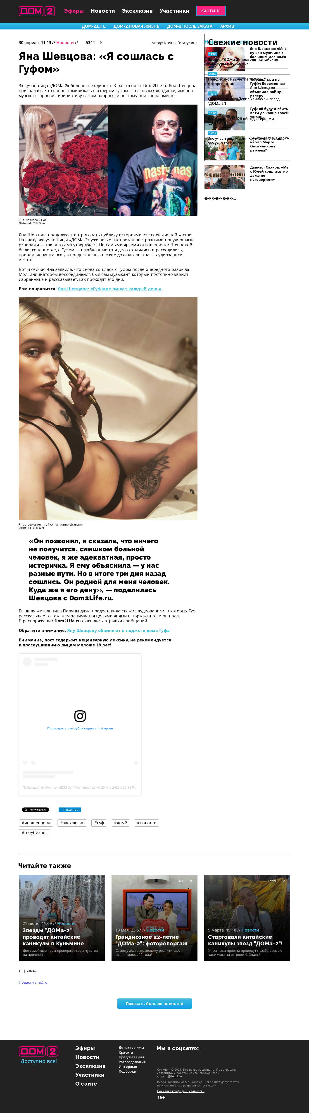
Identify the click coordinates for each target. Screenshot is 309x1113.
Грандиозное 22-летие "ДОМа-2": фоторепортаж (237, 81)
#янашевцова (36, 822)
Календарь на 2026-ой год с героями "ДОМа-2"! (241, 120)
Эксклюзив (137, 10)
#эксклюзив (72, 822)
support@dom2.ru (169, 1076)
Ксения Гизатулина (180, 42)
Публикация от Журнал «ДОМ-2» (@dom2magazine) (61, 787)
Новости (103, 10)
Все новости (219, 153)
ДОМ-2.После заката (189, 26)
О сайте (86, 1083)
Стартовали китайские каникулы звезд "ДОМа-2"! (244, 101)
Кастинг (211, 11)
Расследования (132, 1061)
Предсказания (132, 1057)
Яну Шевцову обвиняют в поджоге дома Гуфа (118, 630)
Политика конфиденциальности (180, 1091)
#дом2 (120, 822)
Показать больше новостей (154, 1003)
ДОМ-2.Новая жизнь (136, 26)
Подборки (127, 1071)
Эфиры (74, 10)
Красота (126, 1052)
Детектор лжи (131, 1047)
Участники (175, 10)
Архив (227, 26)
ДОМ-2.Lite (94, 26)
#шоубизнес (35, 832)
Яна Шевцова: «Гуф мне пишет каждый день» (110, 288)
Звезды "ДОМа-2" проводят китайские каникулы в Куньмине (243, 61)
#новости (147, 822)
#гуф (99, 822)
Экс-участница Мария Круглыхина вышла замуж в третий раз (246, 140)
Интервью (128, 1066)
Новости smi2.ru (33, 982)
